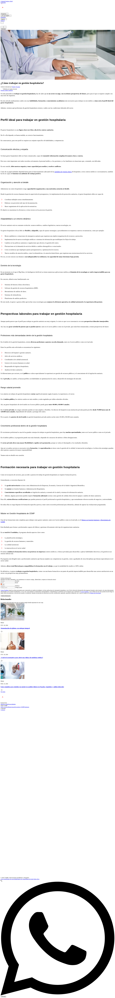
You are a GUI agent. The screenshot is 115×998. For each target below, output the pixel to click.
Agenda (3, 19)
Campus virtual (9, 1)
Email (16, 582)
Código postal (18, 587)
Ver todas (3, 691)
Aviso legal (3, 879)
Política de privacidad (11, 879)
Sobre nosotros (4, 707)
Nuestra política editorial (7, 90)
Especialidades (12, 704)
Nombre (17, 581)
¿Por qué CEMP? (5, 15)
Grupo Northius (4, 590)
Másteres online (4, 704)
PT (5, 2)
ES (1, 2)
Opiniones (3, 17)
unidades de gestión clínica (63, 172)
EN (3, 2)
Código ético (36, 879)
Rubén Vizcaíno (16, 87)
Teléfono (17, 586)
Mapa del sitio (29, 879)
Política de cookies (21, 879)
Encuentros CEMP (19, 707)
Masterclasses (11, 707)
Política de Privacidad (95, 593)
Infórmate (3, 29)
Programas (3, 13)
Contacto (3, 1)
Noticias (3, 20)
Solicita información (5, 595)
